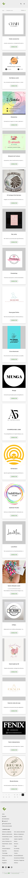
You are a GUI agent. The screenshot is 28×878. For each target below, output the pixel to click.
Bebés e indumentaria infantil (8, 834)
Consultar (14, 46)
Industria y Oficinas (18, 836)
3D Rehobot (14, 468)
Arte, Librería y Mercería (19, 831)
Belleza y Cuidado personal (20, 834)
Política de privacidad (7, 826)
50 (14, 797)
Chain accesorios (14, 39)
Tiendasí (6, 873)
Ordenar (23, 10)
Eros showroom (14, 351)
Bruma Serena (14, 781)
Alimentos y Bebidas (6, 831)
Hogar (15, 846)
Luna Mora (14, 547)
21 (20, 794)
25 (9, 797)
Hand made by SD (14, 664)
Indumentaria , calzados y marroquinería (11, 843)
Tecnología (4, 853)
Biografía (4, 816)
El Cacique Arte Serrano (14, 195)
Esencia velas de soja (14, 703)
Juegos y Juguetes (18, 839)
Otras (3, 846)
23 (3, 797)
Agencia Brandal (15, 873)
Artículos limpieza (6, 848)
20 (17, 794)
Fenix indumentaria (14, 742)
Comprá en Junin (9, 10)
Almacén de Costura (14, 156)
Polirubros (4, 860)
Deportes (4, 850)
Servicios (16, 843)
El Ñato (14, 625)
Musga (14, 390)
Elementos (14, 117)
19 (14, 794)
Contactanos (6, 818)
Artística (16, 862)
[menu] (24, 3)
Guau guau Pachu (14, 312)
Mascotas (16, 850)
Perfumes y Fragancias (19, 860)
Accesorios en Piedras (19, 858)
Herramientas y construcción (8, 836)
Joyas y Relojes (5, 839)
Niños (3, 858)
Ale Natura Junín (14, 78)
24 (6, 797)
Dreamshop (14, 273)
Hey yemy (14, 234)
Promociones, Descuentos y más (9, 855)
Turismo (16, 853)
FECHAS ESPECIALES (18, 855)
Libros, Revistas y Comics (8, 841)
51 (17, 797)
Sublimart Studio (14, 507)
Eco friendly (16, 848)
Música (15, 841)
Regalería (4, 862)
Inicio (3, 10)
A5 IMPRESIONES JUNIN (14, 429)
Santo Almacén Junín (14, 586)
